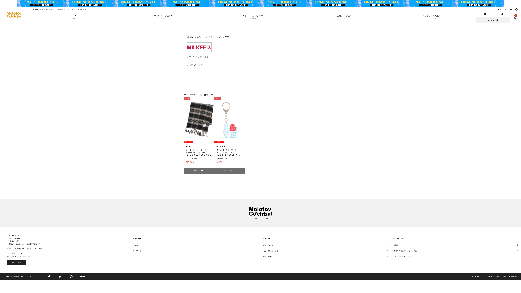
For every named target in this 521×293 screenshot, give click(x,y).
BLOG (499, 9)
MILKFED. (190, 94)
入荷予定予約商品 (431, 17)
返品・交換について (270, 251)
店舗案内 (396, 245)
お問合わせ (267, 256)
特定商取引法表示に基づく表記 (405, 251)
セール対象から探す (342, 17)
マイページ (137, 245)
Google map (16, 262)
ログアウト (137, 251)
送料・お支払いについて (272, 245)
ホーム (74, 17)
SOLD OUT (199, 170)
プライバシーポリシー (401, 256)
